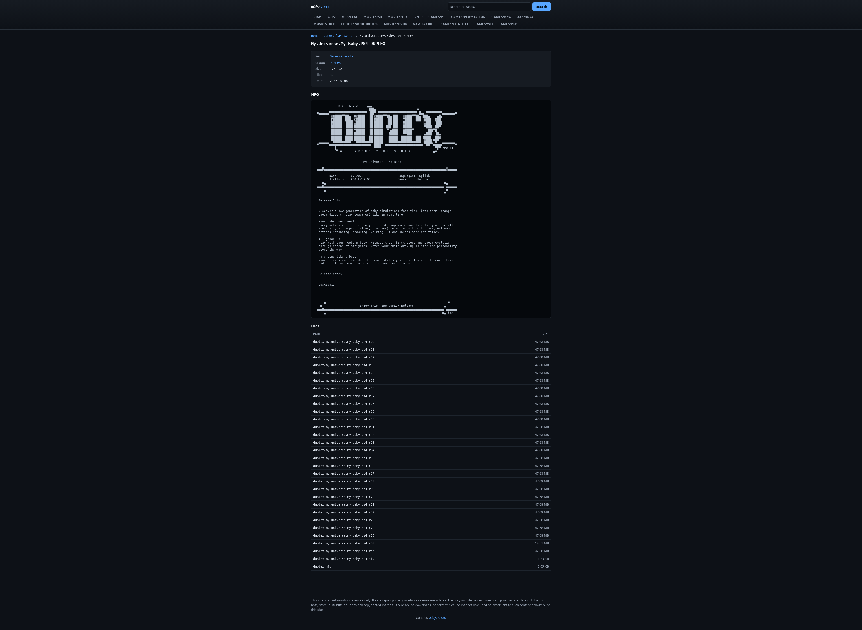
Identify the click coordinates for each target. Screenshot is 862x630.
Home (314, 35)
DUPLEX (335, 62)
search (541, 6)
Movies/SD (373, 17)
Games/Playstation (468, 17)
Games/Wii (483, 24)
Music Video (325, 24)
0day (318, 17)
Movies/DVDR (395, 24)
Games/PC (436, 17)
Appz (332, 17)
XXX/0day (525, 17)
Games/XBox (424, 24)
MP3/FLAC (349, 17)
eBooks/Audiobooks (359, 24)
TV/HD (417, 17)
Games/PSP (507, 24)
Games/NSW (501, 17)
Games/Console (454, 24)
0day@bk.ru (437, 617)
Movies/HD (397, 17)
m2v (320, 6)
